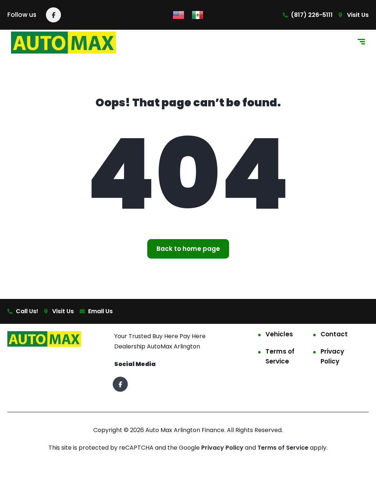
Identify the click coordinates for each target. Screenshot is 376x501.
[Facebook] (53, 14)
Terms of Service (279, 356)
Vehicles (279, 334)
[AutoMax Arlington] (63, 43)
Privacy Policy (332, 356)
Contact (334, 334)
